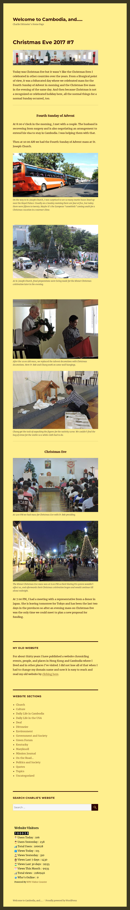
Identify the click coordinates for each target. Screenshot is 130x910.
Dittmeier (22, 726)
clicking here (50, 674)
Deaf (19, 722)
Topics (20, 771)
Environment (24, 731)
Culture (20, 709)
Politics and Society (28, 762)
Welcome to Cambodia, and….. (47, 19)
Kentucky (22, 744)
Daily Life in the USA (29, 718)
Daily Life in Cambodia (30, 713)
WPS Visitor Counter (37, 882)
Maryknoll (22, 749)
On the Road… (25, 757)
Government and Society (31, 735)
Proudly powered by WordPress (61, 900)
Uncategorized (25, 775)
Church (20, 704)
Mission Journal (26, 753)
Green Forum (24, 740)
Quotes (20, 766)
